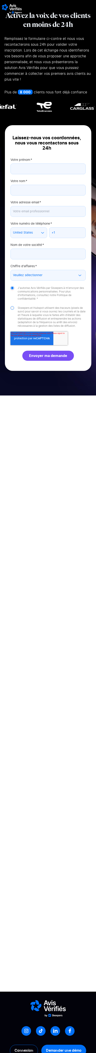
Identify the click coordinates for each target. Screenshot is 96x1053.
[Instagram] (26, 1031)
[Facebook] (70, 1031)
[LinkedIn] (55, 1031)
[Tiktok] (41, 1031)
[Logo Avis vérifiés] (12, 9)
